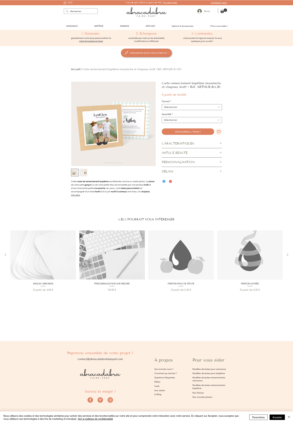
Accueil (75, 69)
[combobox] (192, 107)
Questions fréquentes (164, 377)
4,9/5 (70, 2)
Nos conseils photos (202, 397)
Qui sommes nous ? (163, 369)
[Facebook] (90, 400)
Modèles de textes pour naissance (209, 369)
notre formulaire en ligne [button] (91, 41)
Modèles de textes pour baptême (208, 373)
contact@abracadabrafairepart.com (100, 359)
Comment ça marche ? (165, 373)
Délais (157, 381)
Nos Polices (198, 392)
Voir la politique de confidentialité (95, 418)
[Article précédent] (5, 255)
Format (166, 101)
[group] (146, 261)
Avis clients (159, 390)
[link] (223, 10)
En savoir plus (170, 2)
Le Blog (157, 394)
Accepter (277, 417)
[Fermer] (289, 417)
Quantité (167, 114)
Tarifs (157, 386)
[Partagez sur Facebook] (164, 181)
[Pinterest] (100, 400)
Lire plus (75, 195)
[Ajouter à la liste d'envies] (219, 131)
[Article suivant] (288, 255)
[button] (72, 26)
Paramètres (258, 417)
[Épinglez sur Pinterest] (170, 181)
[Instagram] (110, 400)
